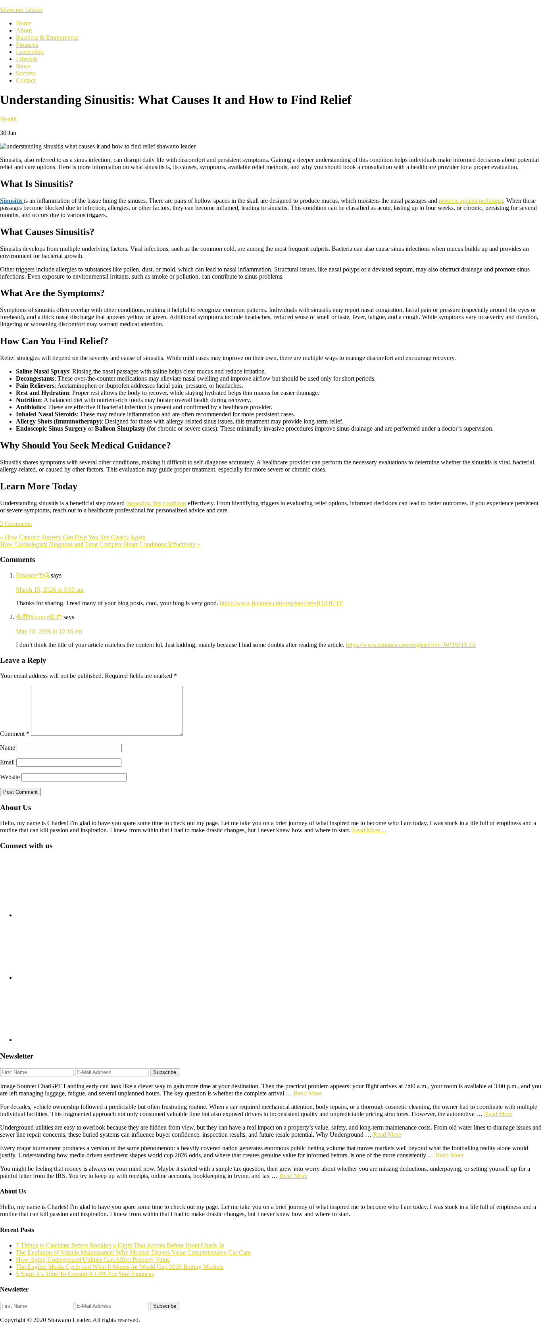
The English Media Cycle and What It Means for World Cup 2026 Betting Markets (119, 1266)
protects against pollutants (471, 200)
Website (10, 777)
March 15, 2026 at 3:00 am (50, 589)
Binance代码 (32, 575)
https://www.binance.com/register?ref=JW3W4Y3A (411, 644)
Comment (14, 733)
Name (7, 747)
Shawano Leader (21, 9)
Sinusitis (12, 200)
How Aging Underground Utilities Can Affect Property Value (93, 1259)
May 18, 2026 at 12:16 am (49, 631)
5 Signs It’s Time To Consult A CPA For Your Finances (85, 1273)
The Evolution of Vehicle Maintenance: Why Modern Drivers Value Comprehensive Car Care (133, 1252)
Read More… (369, 830)
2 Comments (16, 523)
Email (7, 762)
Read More (308, 1093)
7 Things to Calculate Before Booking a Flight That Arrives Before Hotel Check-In (120, 1245)
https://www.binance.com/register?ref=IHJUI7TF (281, 603)
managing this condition (156, 503)
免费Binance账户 (39, 617)
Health (8, 119)
